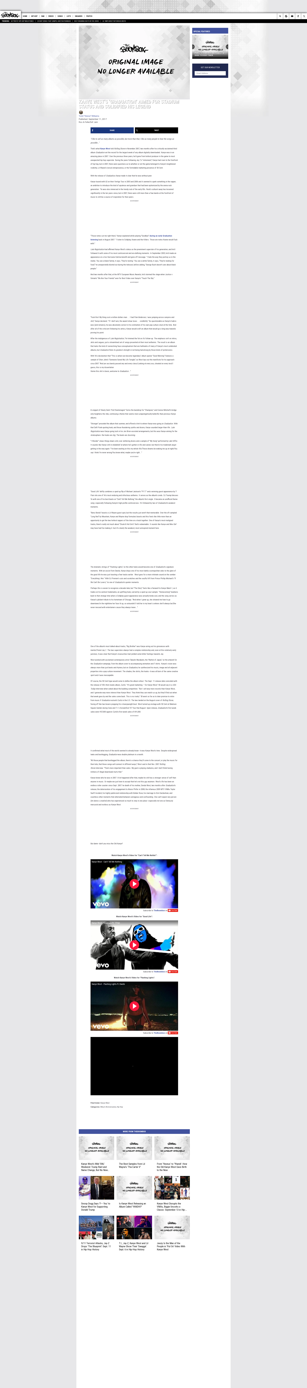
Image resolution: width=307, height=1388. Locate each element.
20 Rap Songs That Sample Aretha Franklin (54, 21)
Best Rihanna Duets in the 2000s (86, 21)
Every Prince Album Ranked (206, 55)
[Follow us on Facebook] (298, 16)
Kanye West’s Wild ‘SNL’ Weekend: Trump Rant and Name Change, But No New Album (94, 1167)
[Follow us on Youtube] (292, 16)
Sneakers (78, 16)
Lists (69, 16)
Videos (51, 16)
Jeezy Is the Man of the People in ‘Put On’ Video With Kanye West (171, 1246)
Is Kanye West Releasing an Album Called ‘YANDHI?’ (132, 1205)
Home (25, 16)
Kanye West (105, 148)
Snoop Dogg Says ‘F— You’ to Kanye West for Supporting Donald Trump (95, 1206)
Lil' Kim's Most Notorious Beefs (114, 21)
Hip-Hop (34, 16)
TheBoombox (159, 910)
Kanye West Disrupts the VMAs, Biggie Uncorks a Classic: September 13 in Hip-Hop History (171, 1206)
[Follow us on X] (304, 16)
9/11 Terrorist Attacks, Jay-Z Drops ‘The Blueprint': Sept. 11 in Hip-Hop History (96, 1246)
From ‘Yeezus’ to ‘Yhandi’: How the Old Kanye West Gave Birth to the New (172, 1167)
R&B (42, 16)
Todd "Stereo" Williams (89, 116)
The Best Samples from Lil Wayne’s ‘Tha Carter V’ (132, 1165)
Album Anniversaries (108, 1107)
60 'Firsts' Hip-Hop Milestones (22, 21)
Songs (60, 16)
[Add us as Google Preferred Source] (286, 16)
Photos (89, 16)
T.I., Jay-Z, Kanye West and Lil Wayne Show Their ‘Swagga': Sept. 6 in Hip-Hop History (133, 1246)
